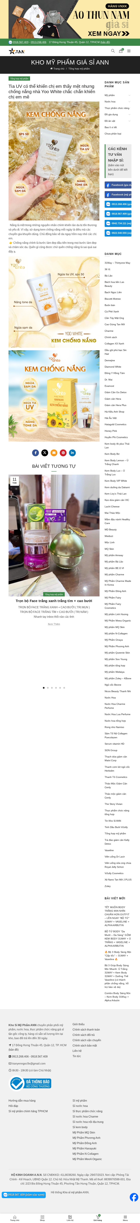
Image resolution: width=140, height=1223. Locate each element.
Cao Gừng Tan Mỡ (115, 324)
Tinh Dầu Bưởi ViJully (116, 827)
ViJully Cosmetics (114, 873)
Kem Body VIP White (116, 480)
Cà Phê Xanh (112, 311)
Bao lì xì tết (111, 127)
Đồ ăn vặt (110, 121)
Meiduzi (109, 536)
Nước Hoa (110, 697)
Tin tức (77, 1056)
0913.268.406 (38, 42)
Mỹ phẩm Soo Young (116, 659)
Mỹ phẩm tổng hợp (115, 665)
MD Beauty (111, 529)
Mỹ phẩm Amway (114, 555)
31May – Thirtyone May (117, 262)
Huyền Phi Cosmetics (116, 437)
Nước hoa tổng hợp (115, 720)
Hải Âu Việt (111, 418)
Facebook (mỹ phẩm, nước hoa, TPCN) (122, 194)
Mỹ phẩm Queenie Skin (117, 652)
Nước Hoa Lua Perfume (117, 714)
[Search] (113, 50)
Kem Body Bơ (112, 453)
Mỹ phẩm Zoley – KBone (118, 678)
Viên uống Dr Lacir (115, 856)
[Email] (54, 452)
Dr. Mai (108, 379)
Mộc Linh (110, 542)
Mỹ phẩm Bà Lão (114, 561)
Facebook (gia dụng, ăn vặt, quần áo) (122, 185)
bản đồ (13, 1049)
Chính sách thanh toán (86, 1029)
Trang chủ (58, 68)
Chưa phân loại (113, 133)
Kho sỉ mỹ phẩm (72, 1192)
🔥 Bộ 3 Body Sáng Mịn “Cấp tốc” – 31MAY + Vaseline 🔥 (118, 956)
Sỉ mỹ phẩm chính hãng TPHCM (28, 1111)
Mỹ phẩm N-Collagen (116, 633)
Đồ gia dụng (111, 114)
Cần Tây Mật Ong (114, 318)
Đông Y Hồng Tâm (115, 373)
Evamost (109, 386)
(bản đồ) (105, 42)
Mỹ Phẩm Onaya (114, 639)
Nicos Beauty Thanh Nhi (118, 691)
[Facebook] (35, 452)
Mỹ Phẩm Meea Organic (118, 620)
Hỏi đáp (13, 1105)
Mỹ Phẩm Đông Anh (115, 591)
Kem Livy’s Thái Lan (116, 493)
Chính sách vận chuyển (87, 1040)
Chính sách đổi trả (84, 1034)
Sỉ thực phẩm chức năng (87, 1111)
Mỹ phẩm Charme (114, 574)
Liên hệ (77, 1050)
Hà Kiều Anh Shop (114, 411)
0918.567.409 (20, 42)
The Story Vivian (113, 804)
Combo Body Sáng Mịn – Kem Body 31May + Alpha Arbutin (118, 997)
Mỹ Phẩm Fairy (113, 597)
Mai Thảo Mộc (112, 512)
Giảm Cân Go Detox (116, 392)
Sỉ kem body (80, 1127)
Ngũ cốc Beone (113, 684)
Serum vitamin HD (114, 743)
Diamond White (113, 366)
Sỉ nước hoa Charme (85, 1116)
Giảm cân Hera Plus (115, 405)
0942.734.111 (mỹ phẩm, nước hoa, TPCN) (122, 223)
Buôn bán (110, 305)
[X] (44, 452)
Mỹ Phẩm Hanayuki (84, 1148)
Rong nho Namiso (114, 727)
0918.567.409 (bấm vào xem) (25, 1194)
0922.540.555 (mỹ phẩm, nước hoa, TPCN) (122, 233)
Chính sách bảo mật (85, 1045)
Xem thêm (54, 624)
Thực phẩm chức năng (117, 108)
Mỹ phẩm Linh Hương (116, 614)
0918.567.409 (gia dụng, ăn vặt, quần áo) (122, 213)
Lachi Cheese (112, 506)
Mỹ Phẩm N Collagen (86, 1153)
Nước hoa (110, 101)
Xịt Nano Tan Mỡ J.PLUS (118, 879)
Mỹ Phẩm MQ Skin (84, 1132)
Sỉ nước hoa (80, 1105)
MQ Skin (109, 549)
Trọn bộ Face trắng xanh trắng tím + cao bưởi (54, 601)
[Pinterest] (63, 452)
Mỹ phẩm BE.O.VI (114, 568)
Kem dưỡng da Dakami (117, 487)
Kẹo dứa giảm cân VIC (117, 500)
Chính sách (111, 337)
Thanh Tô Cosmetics (116, 777)
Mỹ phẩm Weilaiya (114, 672)
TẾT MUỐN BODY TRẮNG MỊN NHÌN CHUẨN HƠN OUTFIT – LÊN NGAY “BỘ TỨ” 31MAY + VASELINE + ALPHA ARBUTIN (117, 916)
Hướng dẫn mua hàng (22, 1100)
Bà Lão (108, 275)
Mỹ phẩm (110, 95)
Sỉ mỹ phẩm (80, 1100)
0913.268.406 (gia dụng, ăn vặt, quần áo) (122, 204)
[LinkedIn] (72, 452)
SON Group (111, 750)
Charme (109, 331)
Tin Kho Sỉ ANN (113, 820)
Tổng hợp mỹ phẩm (79, 68)
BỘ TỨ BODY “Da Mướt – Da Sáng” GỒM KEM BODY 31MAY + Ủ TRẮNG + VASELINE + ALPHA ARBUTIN (118, 938)
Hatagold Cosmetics (115, 424)
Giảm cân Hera (113, 398)
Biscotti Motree (113, 298)
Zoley (108, 886)
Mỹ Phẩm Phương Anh (117, 646)
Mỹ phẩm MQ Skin (115, 627)
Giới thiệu (79, 1024)
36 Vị (107, 269)
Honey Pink (111, 431)
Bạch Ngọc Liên (113, 292)
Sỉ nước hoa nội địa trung (88, 1121)
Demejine (110, 360)
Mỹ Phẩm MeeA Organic (87, 1159)
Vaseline (109, 850)
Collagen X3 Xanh (114, 343)
